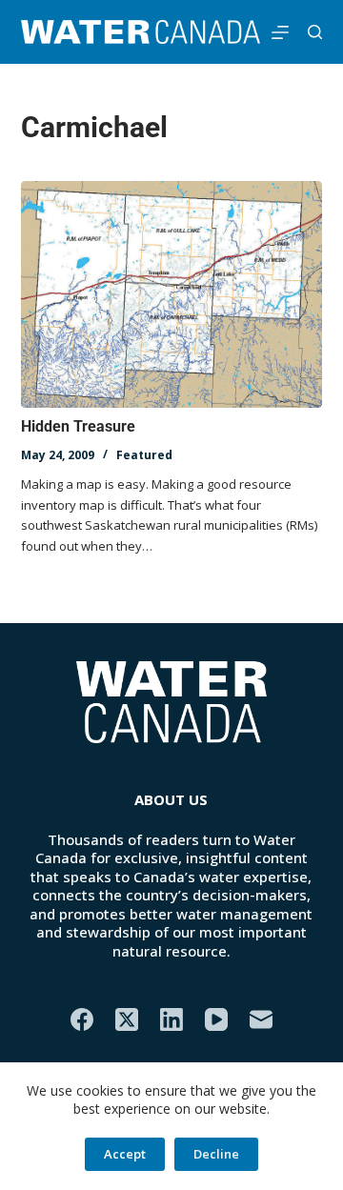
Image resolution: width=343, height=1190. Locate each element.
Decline (216, 1153)
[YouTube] (216, 1019)
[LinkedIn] (171, 1019)
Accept (125, 1153)
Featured (144, 455)
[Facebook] (82, 1019)
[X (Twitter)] (126, 1019)
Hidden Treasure (78, 426)
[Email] (261, 1019)
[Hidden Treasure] (172, 294)
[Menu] (280, 32)
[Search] (315, 32)
